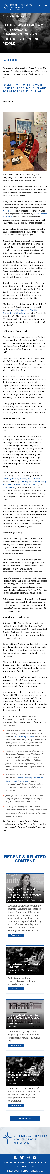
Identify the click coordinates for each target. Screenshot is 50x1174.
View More (25, 1118)
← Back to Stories (13, 16)
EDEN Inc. (16, 484)
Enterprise (27, 481)
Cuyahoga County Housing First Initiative (22, 478)
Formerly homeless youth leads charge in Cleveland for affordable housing (24, 88)
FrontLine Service (30, 484)
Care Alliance (9, 487)
